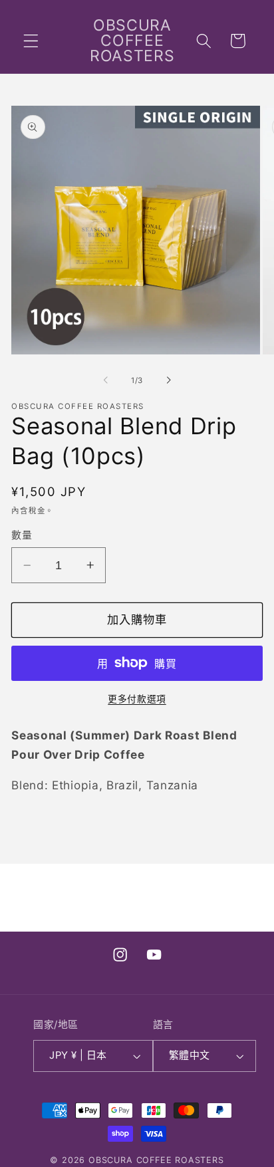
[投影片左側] (105, 380)
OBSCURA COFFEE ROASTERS (156, 1160)
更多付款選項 (137, 699)
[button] (31, 41)
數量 (21, 535)
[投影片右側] (168, 380)
